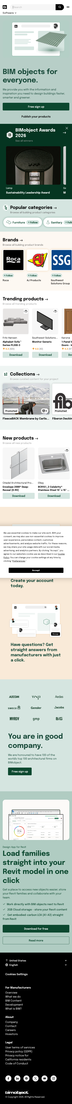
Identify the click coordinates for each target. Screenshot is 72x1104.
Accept (36, 570)
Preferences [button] (18, 561)
